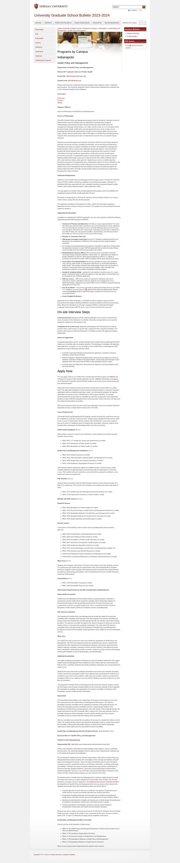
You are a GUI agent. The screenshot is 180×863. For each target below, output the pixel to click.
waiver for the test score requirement (100, 289)
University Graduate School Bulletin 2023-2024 (72, 15)
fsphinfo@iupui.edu (73, 291)
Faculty (59, 103)
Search (115, 7)
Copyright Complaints (68, 854)
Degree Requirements (82, 23)
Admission (48, 23)
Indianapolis (39, 38)
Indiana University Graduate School (69, 28)
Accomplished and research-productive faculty (102, 782)
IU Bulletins (133, 10)
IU (141, 10)
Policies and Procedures (63, 23)
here (133, 45)
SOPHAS (112, 191)
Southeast (38, 56)
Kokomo (38, 43)
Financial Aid (97, 23)
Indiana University (133, 33)
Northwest (38, 47)
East (36, 34)
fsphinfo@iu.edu (74, 740)
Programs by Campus (129, 23)
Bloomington (39, 29)
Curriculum (61, 98)
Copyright (36, 854)
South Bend (39, 51)
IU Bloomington (132, 36)
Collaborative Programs (43, 60)
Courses (60, 100)
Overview (38, 23)
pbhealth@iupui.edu (74, 80)
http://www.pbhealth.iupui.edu (76, 76)
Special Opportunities (112, 23)
